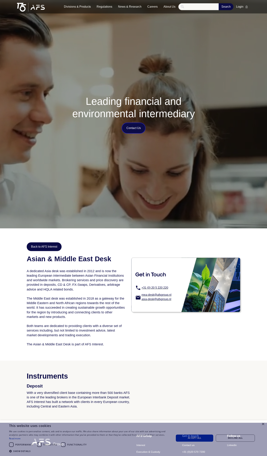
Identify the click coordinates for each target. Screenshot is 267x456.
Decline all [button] (235, 437)
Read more (15, 438)
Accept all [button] (194, 437)
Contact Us (133, 128)
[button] (77, 6)
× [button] (263, 424)
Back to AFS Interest (44, 246)
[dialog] (133, 438)
